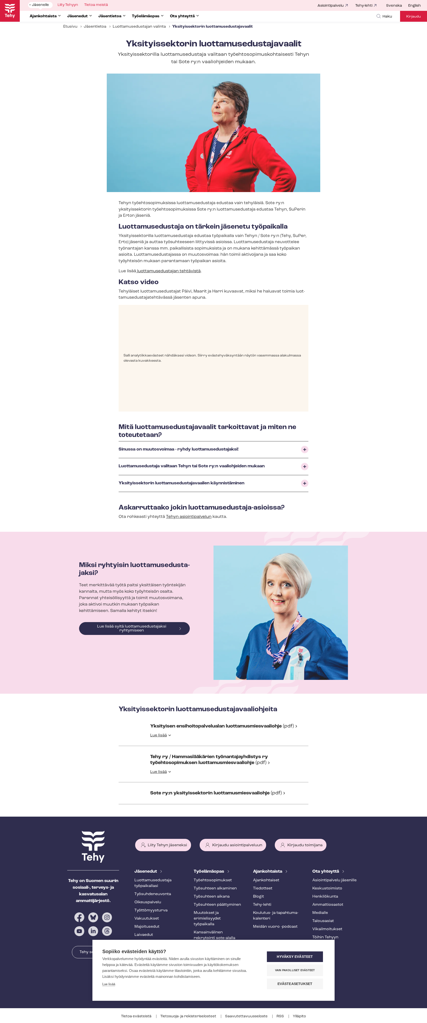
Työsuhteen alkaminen (215, 888)
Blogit (258, 897)
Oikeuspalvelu (147, 902)
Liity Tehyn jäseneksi (167, 845)
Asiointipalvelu (331, 6)
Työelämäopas (209, 871)
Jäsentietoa (95, 27)
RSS (281, 1016)
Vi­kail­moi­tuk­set (327, 929)
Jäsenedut (146, 871)
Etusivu (70, 27)
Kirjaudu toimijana (304, 845)
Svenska (394, 6)
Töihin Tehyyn (325, 937)
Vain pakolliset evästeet (295, 970)
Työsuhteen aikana (212, 897)
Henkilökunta (325, 897)
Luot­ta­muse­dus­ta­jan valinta (139, 27)
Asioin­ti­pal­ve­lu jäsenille (334, 880)
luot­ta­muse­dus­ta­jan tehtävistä (168, 271)
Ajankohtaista (268, 871)
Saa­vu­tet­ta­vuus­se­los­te (246, 1016)
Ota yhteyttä (326, 871)
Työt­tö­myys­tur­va (151, 910)
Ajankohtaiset (266, 880)
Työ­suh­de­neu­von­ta (152, 894)
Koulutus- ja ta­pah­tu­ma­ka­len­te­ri (276, 916)
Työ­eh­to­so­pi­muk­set (213, 880)
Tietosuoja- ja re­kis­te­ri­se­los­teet (188, 1016)
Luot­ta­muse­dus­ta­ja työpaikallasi (152, 883)
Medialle (320, 913)
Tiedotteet (262, 888)
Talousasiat (323, 921)
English (414, 6)
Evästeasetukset (295, 984)
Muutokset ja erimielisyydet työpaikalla (207, 918)
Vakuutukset (146, 919)
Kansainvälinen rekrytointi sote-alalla (214, 935)
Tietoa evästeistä (136, 1016)
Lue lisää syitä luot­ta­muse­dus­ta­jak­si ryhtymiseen (131, 628)
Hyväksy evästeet (295, 957)
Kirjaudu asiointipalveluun (237, 845)
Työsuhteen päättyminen (217, 905)
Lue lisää (158, 735)
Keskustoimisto (327, 888)
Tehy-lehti (363, 6)
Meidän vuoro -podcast (275, 927)
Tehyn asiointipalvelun (189, 517)
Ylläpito (299, 1016)
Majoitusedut (146, 927)
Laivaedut (143, 935)
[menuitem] (397, 6)
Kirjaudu (413, 17)
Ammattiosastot (327, 905)
